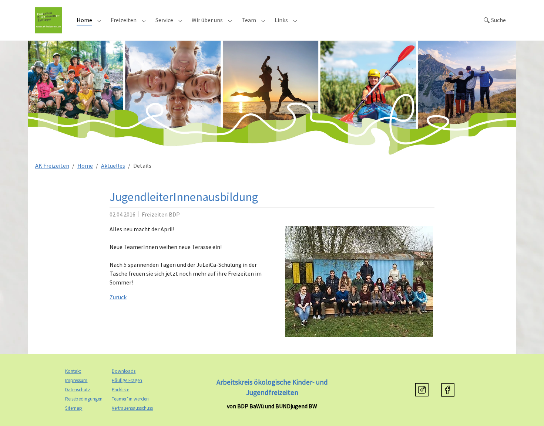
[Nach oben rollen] (528, 410)
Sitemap (73, 408)
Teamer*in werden (130, 399)
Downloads (123, 371)
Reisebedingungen (84, 399)
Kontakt (73, 371)
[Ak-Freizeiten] (48, 20)
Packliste (120, 389)
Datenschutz (77, 389)
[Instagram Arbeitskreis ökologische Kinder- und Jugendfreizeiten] (421, 389)
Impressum (76, 380)
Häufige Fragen (127, 380)
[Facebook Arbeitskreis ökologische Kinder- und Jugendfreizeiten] (447, 389)
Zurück (118, 297)
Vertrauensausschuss (132, 408)
